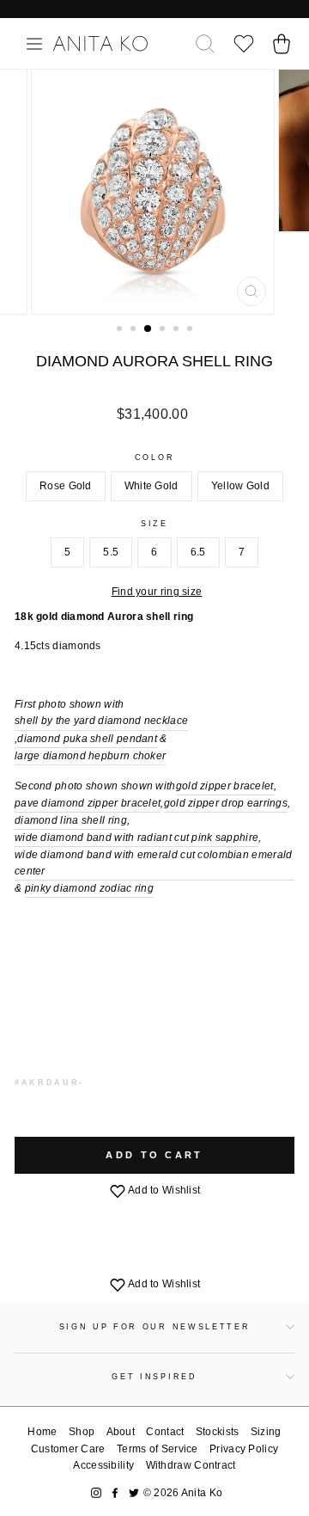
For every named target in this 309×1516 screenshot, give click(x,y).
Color (154, 457)
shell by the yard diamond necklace (101, 721)
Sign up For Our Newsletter (155, 1327)
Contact (165, 1432)
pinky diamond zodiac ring (89, 888)
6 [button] (191, 330)
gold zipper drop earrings (226, 803)
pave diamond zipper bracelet (88, 803)
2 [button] (134, 330)
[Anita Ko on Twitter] (133, 1493)
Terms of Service (157, 1449)
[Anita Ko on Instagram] (96, 1493)
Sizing (266, 1432)
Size (154, 523)
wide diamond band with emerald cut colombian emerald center (153, 863)
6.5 (198, 552)
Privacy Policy (243, 1449)
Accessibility (103, 1465)
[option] (154, 192)
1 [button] (121, 330)
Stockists (217, 1432)
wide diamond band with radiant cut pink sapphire (136, 838)
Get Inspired (154, 1376)
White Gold (151, 486)
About (121, 1432)
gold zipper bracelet (225, 786)
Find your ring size (157, 592)
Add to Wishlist (163, 1190)
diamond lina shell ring (71, 820)
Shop (81, 1432)
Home (42, 1432)
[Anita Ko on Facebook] (115, 1493)
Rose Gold (65, 486)
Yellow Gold (240, 486)
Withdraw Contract (191, 1465)
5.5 (110, 552)
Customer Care (68, 1449)
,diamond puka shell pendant (86, 739)
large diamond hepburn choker (90, 756)
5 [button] (177, 330)
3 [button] (148, 329)
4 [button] (164, 330)
